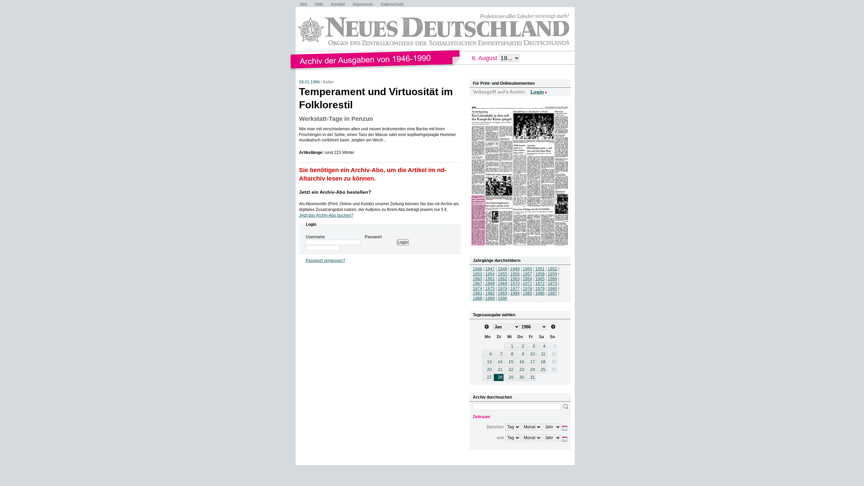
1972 (540, 283)
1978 (527, 288)
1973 (552, 283)
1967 (477, 283)
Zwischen (495, 427)
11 (543, 354)
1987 (552, 293)
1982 (490, 293)
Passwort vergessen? (325, 260)
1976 (502, 288)
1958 (540, 274)
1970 (515, 283)
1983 (502, 293)
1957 (527, 274)
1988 (477, 298)
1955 (502, 274)
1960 (477, 278)
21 (500, 369)
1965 (540, 278)
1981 (477, 293)
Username (315, 237)
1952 (552, 269)
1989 (490, 298)
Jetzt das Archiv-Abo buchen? (326, 215)
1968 (490, 283)
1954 (490, 274)
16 (521, 361)
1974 (477, 288)
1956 (515, 274)
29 (511, 377)
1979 (540, 288)
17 (532, 361)
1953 (477, 274)
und (500, 437)
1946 (477, 269)
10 (532, 354)
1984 (515, 293)
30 (521, 377)
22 (511, 369)
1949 (515, 269)
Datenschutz (392, 4)
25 (543, 369)
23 (521, 369)
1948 (502, 269)
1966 (552, 278)
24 (532, 369)
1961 (490, 278)
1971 (527, 283)
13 (489, 361)
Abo (303, 4)
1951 (540, 269)
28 (500, 377)
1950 (527, 269)
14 (500, 361)
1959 (552, 274)
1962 (502, 278)
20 (489, 369)
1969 (502, 283)
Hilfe (319, 4)
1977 (515, 288)
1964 (527, 278)
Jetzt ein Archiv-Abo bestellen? (335, 192)
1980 (552, 288)
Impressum (363, 4)
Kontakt (338, 4)
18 (543, 361)
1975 (490, 288)
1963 (515, 278)
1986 (540, 293)
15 (511, 361)
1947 (490, 269)
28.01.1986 (309, 82)
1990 (502, 298)
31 (532, 377)
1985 (527, 293)
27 (489, 377)
